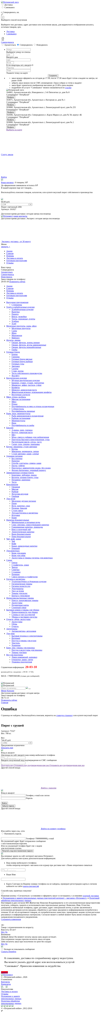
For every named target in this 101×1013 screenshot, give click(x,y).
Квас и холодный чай (21, 529)
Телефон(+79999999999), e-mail (40, 838)
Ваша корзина (7, 182)
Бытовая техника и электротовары (27, 636)
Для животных (13, 551)
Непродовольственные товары (20, 598)
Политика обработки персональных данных (11, 1002)
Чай (13, 541)
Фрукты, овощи (13, 340)
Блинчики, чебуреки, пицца (24, 475)
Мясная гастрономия (21, 399)
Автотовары (11, 629)
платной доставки (91, 896)
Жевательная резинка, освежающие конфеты (32, 392)
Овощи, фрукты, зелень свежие (26, 342)
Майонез (15, 338)
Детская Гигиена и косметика (25, 513)
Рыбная (15, 491)
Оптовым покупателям (16, 260)
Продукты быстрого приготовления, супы (31, 439)
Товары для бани (19, 652)
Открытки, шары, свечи (22, 659)
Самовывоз (9, 7)
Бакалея (9, 428)
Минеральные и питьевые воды (26, 522)
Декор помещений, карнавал (24, 657)
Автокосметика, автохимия (24, 631)
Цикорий (16, 548)
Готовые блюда (13, 352)
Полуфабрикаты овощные (23, 411)
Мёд (13, 435)
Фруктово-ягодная (20, 494)
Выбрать (10, 97)
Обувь (14, 624)
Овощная (16, 487)
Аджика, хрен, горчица (22, 430)
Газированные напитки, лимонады (27, 527)
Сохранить (53, 76)
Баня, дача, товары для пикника (20, 648)
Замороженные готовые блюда (20, 473)
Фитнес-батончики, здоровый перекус (29, 470)
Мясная (15, 489)
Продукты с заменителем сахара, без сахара (31, 468)
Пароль (29, 798)
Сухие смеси (17, 510)
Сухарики (16, 572)
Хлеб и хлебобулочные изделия (20, 307)
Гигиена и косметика (15, 579)
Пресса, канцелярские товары (25, 600)
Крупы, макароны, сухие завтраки (21, 447)
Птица (14, 404)
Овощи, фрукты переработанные (26, 347)
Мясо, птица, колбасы (16, 397)
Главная (9, 253)
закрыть (5, 246)
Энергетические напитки (23, 532)
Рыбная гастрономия (21, 418)
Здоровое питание (14, 456)
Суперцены (17, 305)
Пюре (14, 503)
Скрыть (4, 951)
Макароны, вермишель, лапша (25, 451)
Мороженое (17, 335)
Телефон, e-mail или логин (38, 795)
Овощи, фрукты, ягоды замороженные (29, 345)
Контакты (5, 982)
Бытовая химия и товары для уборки (22, 610)
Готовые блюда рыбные (22, 361)
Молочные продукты (21, 328)
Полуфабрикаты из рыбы (23, 425)
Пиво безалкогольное (21, 536)
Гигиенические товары (22, 584)
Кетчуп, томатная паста (22, 432)
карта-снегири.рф (31, 886)
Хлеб (14, 324)
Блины (15, 354)
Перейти (12, 951)
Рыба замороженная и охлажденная (27, 416)
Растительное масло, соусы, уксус (27, 442)
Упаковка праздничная (22, 662)
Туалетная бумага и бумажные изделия (29, 581)
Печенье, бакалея (19, 508)
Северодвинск (7, 42)
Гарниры (16, 357)
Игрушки (16, 515)
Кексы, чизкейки (19, 316)
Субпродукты (18, 409)
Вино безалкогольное (21, 534)
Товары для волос (19, 593)
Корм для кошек (19, 553)
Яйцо (14, 333)
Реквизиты (6, 984)
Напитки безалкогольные (17, 520)
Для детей (10, 499)
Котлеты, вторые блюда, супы (25, 477)
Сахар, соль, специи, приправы (26, 444)
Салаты (15, 368)
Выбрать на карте (14, 130)
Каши (14, 517)
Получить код (7, 765)
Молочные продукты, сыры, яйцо (21, 326)
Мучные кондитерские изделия (26, 380)
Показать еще (7, 748)
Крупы (15, 449)
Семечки (15, 570)
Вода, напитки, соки (21, 506)
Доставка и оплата (14, 258)
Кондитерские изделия (16, 378)
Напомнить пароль (12, 834)
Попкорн (16, 574)
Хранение (16, 645)
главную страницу (64, 715)
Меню (4, 691)
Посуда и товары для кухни (24, 640)
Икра (14, 423)
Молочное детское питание (24, 501)
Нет (3, 932)
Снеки (9, 560)
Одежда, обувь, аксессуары (18, 619)
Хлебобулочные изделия (22, 309)
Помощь (10, 256)
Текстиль (16, 643)
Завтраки (16, 366)
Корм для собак (18, 555)
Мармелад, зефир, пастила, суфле (26, 385)
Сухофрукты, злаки (20, 565)
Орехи (14, 562)
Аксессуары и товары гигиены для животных (32, 558)
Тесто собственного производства (27, 373)
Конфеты (16, 387)
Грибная (15, 496)
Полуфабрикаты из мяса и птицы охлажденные (33, 406)
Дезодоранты (17, 588)
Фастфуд (15, 376)
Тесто (14, 482)
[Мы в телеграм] (2, 987)
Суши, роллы (18, 371)
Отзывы (10, 263)
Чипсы (15, 567)
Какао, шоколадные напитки (24, 546)
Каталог (10, 691)
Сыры (14, 331)
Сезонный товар (19, 607)
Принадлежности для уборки (25, 612)
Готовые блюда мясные (22, 359)
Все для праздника (14, 655)
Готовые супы (18, 364)
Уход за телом (18, 591)
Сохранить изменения (11, 919)
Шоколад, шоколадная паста (24, 390)
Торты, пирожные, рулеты (23, 319)
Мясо (14, 402)
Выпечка (16, 312)
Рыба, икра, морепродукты (18, 413)
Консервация (12, 484)
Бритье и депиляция (21, 596)
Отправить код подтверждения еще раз (31, 765)
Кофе (14, 544)
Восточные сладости (21, 394)
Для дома (10, 633)
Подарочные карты (20, 605)
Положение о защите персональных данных (11, 997)
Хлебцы (15, 321)
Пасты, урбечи (18, 465)
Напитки (16, 461)
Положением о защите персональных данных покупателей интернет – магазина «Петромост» (45, 898)
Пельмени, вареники (21, 480)
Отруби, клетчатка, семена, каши (26, 463)
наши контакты (20, 216)
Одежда (15, 626)
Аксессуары (17, 603)
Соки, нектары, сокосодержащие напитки (30, 525)
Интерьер (16, 638)
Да (6, 932)
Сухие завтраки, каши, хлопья (25, 454)
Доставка (8, 5)
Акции (9, 251)
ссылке (68, 87)
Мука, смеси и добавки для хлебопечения (30, 437)
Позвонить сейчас (17, 281)
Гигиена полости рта (21, 586)
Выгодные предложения (17, 302)
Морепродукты (18, 420)
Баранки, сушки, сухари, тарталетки (28, 383)
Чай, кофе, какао (13, 539)
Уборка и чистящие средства (24, 617)
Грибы (14, 350)
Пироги (15, 314)
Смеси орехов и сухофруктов (25, 577)
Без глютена (17, 458)
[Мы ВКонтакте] (7, 987)
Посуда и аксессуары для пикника (27, 650)
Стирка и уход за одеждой (23, 614)
